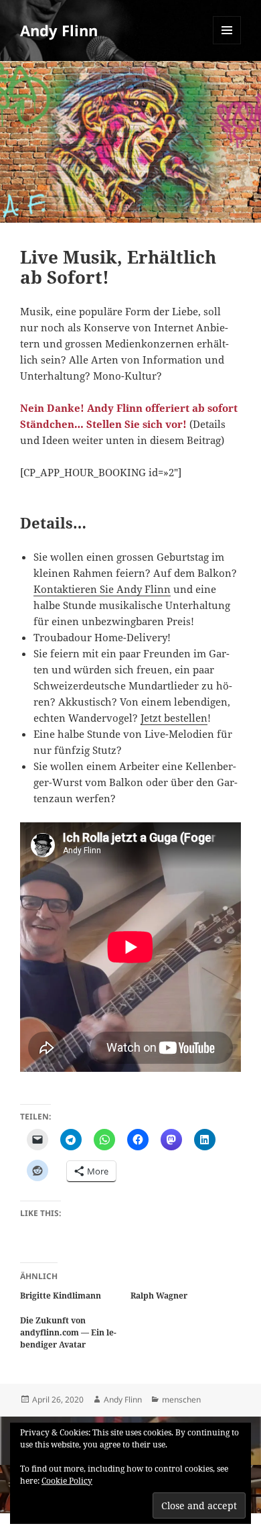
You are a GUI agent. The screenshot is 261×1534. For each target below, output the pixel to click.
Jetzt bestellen (174, 717)
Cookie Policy (66, 1480)
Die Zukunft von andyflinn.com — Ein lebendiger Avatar (68, 1332)
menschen (181, 1399)
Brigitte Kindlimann (60, 1295)
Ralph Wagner (158, 1295)
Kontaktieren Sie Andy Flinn (102, 589)
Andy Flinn (59, 30)
